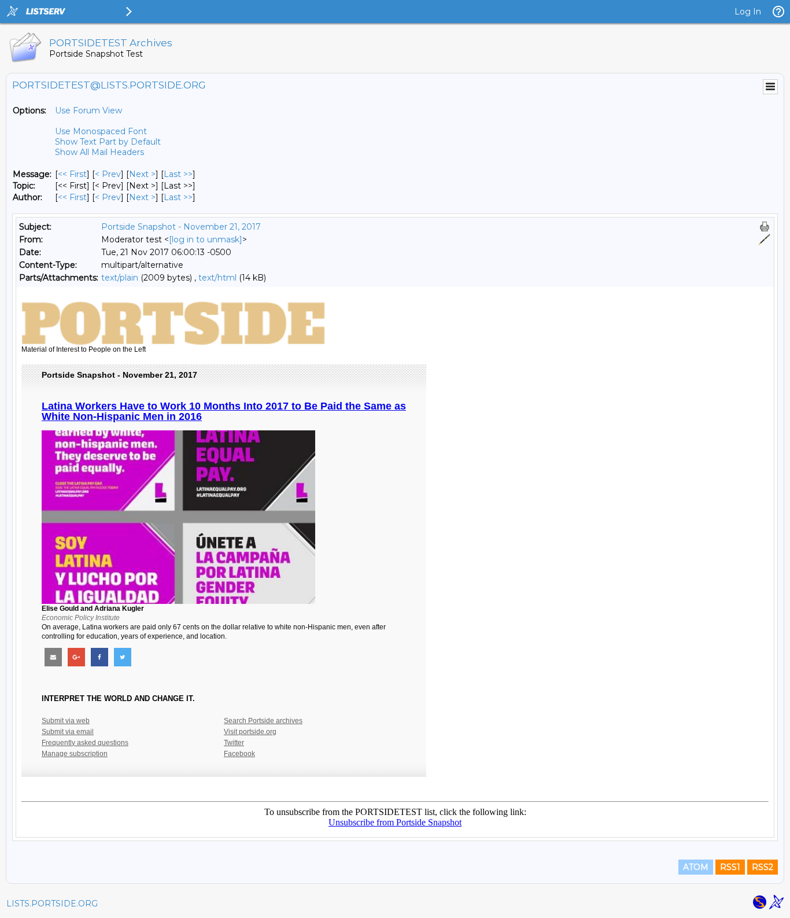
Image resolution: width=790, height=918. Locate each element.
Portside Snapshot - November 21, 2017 (181, 227)
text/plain (119, 277)
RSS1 (730, 867)
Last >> (178, 174)
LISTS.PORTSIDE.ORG (52, 903)
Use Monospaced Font (101, 131)
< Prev (108, 174)
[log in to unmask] (205, 239)
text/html (217, 277)
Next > (142, 174)
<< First (72, 174)
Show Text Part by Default (108, 142)
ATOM (695, 867)
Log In (747, 11)
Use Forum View (88, 110)
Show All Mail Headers (99, 152)
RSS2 (762, 867)
